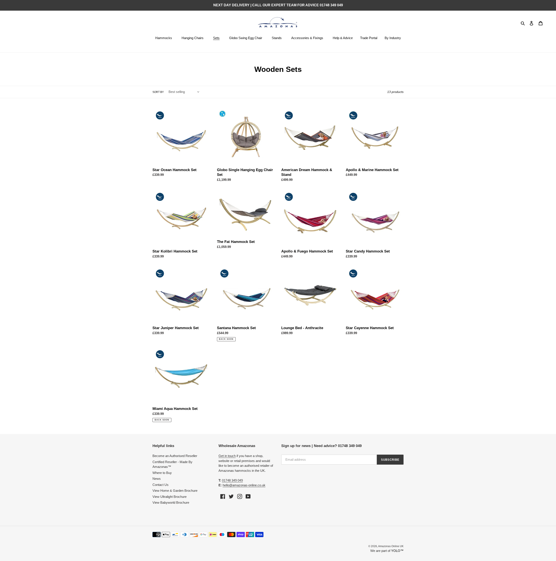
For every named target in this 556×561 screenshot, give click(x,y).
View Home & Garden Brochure (174, 490)
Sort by (158, 92)
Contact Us (160, 485)
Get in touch (227, 456)
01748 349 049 (232, 480)
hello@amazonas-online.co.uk (244, 485)
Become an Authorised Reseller (174, 456)
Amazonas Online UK (391, 546)
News (156, 478)
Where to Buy (162, 473)
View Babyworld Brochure (170, 502)
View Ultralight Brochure (169, 496)
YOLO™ (397, 551)
